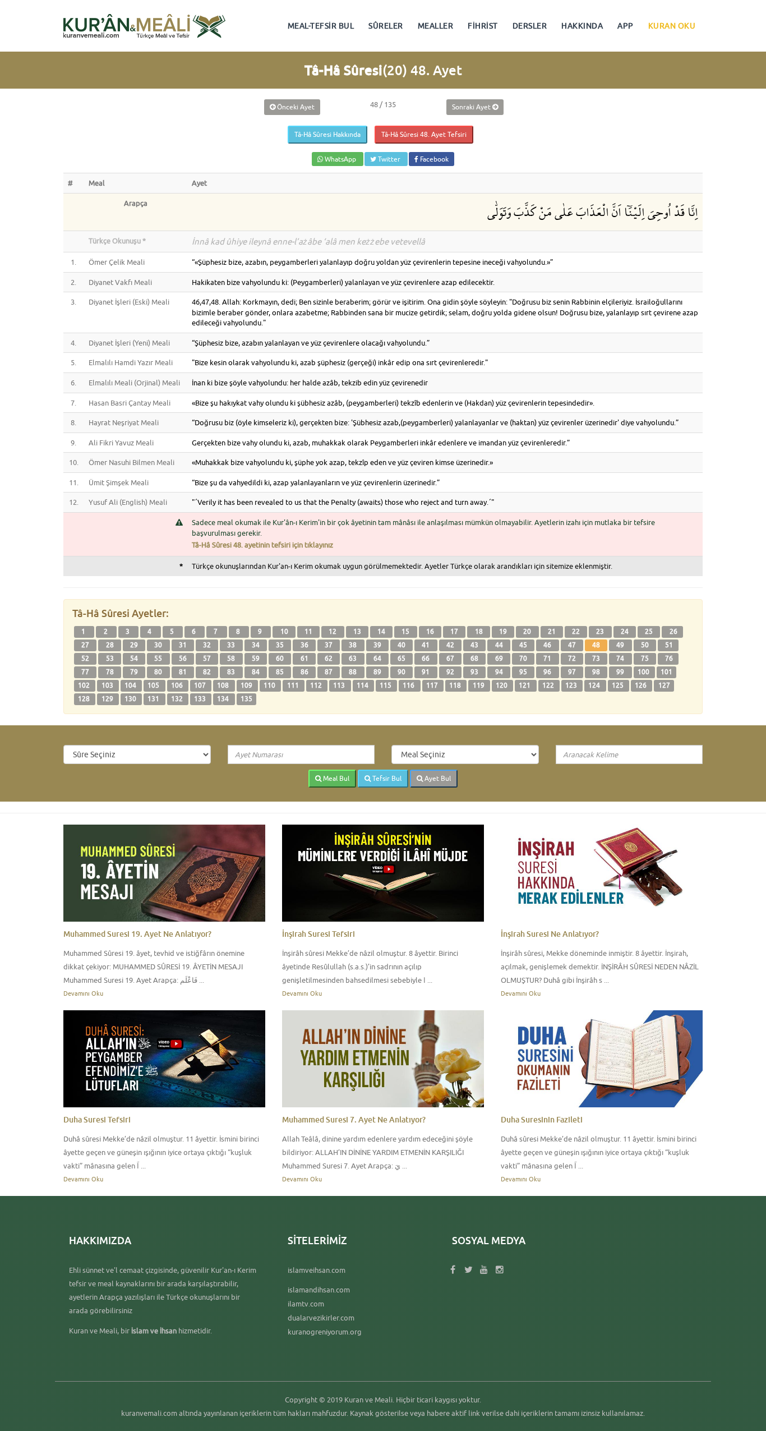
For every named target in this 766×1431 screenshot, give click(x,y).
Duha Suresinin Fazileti (542, 1119)
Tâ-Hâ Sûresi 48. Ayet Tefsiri (424, 134)
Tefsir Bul (386, 778)
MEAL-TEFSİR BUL (321, 25)
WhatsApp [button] (340, 159)
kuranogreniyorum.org (325, 1331)
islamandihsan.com (319, 1289)
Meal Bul (335, 778)
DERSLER (530, 25)
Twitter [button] (389, 159)
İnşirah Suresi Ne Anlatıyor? (550, 933)
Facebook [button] (433, 159)
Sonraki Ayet (472, 107)
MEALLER (436, 25)
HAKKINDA (582, 25)
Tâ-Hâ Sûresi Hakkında (327, 134)
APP (625, 25)
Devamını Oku (83, 993)
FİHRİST (483, 25)
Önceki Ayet (295, 107)
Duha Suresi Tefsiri (97, 1119)
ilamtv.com (306, 1303)
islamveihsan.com (316, 1270)
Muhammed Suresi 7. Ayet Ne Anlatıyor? (354, 1119)
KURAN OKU (672, 25)
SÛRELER (385, 25)
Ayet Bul (437, 778)
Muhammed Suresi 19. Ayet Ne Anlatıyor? (137, 933)
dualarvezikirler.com (321, 1317)
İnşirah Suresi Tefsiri (318, 933)
